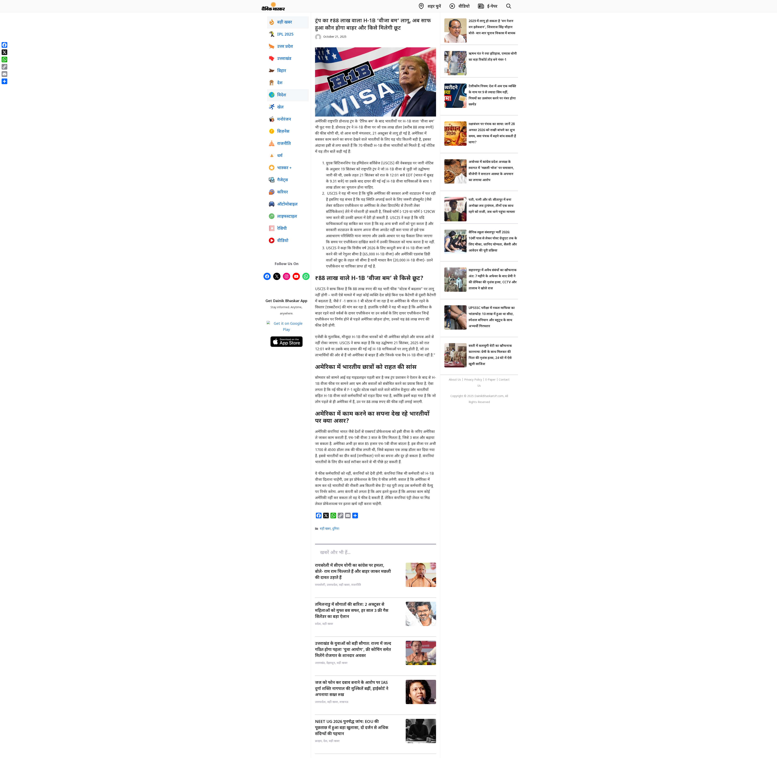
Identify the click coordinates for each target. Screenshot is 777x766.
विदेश (281, 95)
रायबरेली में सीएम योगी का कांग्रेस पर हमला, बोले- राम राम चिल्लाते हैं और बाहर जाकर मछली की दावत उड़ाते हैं (353, 571)
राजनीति (284, 143)
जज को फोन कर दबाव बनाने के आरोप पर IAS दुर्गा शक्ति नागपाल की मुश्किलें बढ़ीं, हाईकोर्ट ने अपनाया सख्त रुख (351, 689)
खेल (280, 107)
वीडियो (282, 241)
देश (279, 83)
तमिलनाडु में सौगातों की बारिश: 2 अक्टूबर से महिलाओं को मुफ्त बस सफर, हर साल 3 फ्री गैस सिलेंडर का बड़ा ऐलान (351, 611)
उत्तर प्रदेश (285, 46)
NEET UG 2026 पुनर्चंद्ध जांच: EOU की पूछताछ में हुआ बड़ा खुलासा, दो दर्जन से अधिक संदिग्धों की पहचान (351, 728)
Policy (478, 380)
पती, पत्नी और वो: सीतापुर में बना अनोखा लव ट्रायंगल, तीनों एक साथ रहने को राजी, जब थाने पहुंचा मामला (492, 206)
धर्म (279, 156)
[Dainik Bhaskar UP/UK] (273, 6)
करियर (282, 192)
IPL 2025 (285, 34)
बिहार (281, 71)
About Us (455, 380)
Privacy (469, 380)
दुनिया (335, 529)
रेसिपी (282, 228)
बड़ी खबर (325, 529)
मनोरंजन (284, 119)
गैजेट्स (282, 180)
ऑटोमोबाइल (287, 204)
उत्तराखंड (284, 59)
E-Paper (490, 380)
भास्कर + (284, 168)
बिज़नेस (283, 131)
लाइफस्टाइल (287, 216)
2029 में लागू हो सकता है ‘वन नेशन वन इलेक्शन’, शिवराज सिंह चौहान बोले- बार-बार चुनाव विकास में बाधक (492, 27)
